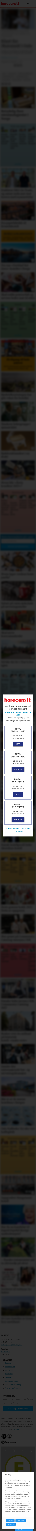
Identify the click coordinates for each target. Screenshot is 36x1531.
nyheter (27, 80)
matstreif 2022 (22, 76)
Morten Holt (5, 1352)
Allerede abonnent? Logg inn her (18, 828)
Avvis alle (10, 1520)
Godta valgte (20, 1520)
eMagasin (8, 1370)
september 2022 (8, 76)
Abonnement (10, 1367)
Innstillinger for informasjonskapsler (24, 1529)
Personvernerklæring (13, 1384)
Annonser (8, 1374)
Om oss (8, 1363)
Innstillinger (11, 1524)
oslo (4, 73)
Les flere (18, 164)
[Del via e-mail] (21, 65)
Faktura (18, 769)
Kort (18, 744)
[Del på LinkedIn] (17, 65)
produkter (17, 80)
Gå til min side (18, 831)
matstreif (6, 80)
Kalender (8, 1377)
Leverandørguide (11, 1381)
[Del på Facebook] (15, 65)
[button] (2, 128)
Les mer (16, 1429)
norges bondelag (25, 73)
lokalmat (12, 73)
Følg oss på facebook (13, 1388)
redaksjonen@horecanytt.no (11, 1345)
